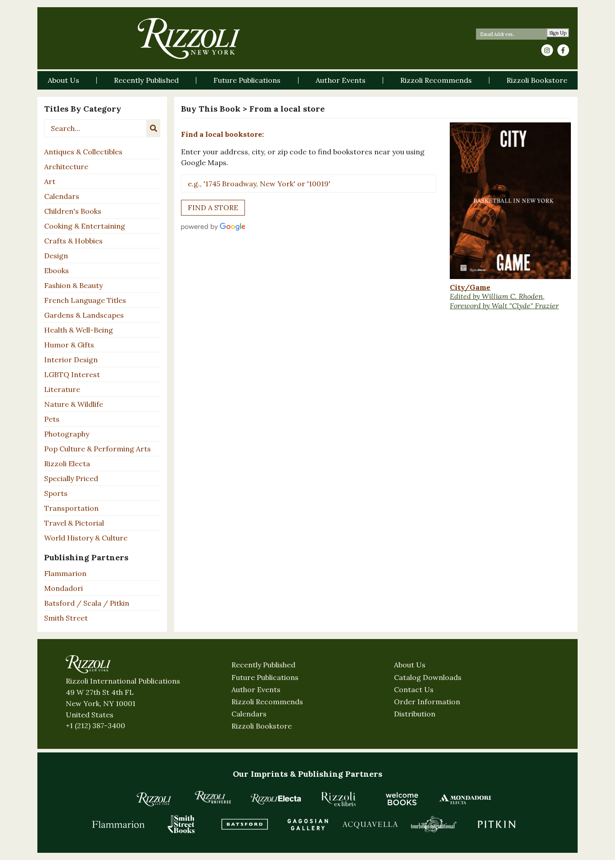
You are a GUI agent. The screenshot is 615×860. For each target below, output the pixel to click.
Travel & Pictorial (74, 522)
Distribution (414, 713)
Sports (56, 493)
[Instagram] (547, 50)
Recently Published (263, 664)
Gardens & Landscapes (84, 315)
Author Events (255, 689)
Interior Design (71, 359)
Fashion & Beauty (73, 285)
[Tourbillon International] (433, 824)
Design (56, 255)
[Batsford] (244, 824)
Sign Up (558, 33)
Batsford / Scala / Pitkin (86, 603)
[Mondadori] (465, 798)
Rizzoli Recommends (267, 701)
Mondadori (63, 588)
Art (49, 181)
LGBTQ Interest (72, 374)
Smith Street (66, 617)
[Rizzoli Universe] (212, 797)
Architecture (66, 166)
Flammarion (65, 573)
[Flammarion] (118, 824)
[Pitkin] (496, 824)
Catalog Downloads (427, 677)
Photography (66, 433)
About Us (409, 664)
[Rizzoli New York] (189, 38)
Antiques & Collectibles (83, 151)
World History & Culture (85, 537)
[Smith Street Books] (181, 824)
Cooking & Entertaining (84, 225)
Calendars (61, 196)
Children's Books (72, 211)
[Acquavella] (370, 824)
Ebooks (56, 270)
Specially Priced (71, 478)
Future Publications (264, 677)
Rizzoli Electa (67, 463)
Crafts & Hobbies (73, 240)
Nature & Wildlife (73, 404)
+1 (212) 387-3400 (95, 725)
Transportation (71, 508)
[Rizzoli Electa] (276, 798)
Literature (62, 389)
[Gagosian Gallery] (307, 824)
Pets (51, 418)
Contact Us (414, 689)
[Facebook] (563, 50)
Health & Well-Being (78, 329)
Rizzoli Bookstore (261, 725)
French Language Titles (85, 300)
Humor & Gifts (69, 344)
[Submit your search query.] (153, 128)
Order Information (427, 701)
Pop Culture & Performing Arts (97, 448)
